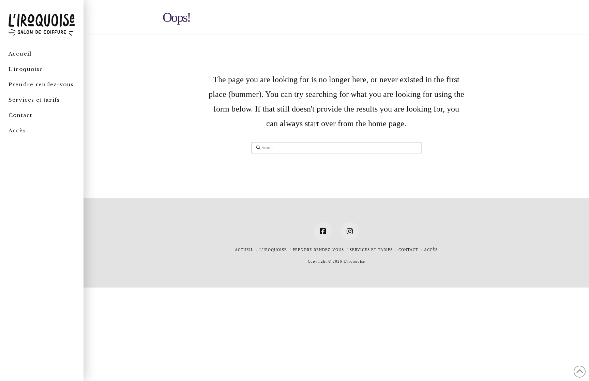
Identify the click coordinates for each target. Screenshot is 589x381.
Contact (408, 250)
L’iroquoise (273, 250)
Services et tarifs (371, 250)
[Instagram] (350, 231)
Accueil (244, 250)
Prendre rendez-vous (318, 250)
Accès (431, 250)
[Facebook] (323, 231)
